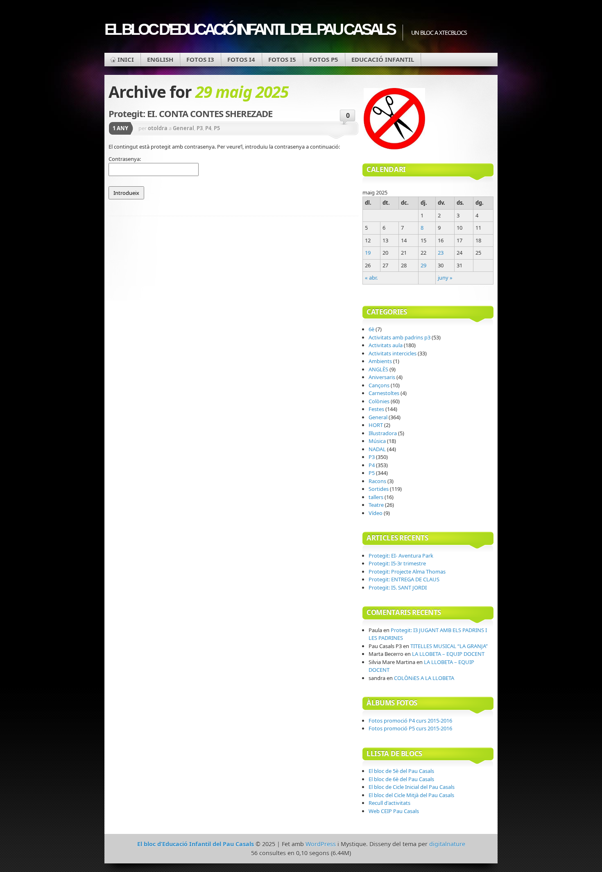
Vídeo (375, 513)
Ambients (380, 361)
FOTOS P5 (323, 59)
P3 (200, 128)
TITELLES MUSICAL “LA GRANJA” (449, 646)
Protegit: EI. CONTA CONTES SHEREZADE (190, 113)
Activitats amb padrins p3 (399, 337)
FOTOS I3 (200, 59)
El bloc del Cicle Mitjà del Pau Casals (411, 795)
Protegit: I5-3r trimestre (397, 563)
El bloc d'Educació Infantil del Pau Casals (249, 29)
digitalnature (447, 844)
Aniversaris (382, 377)
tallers (376, 497)
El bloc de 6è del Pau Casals (401, 779)
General (183, 128)
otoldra (157, 128)
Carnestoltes (384, 393)
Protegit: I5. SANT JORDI (398, 587)
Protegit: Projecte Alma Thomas (407, 571)
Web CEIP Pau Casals (394, 811)
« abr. (371, 277)
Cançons (379, 385)
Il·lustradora (383, 433)
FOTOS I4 (241, 59)
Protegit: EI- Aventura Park (401, 555)
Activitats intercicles (392, 353)
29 (423, 265)
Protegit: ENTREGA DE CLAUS (404, 579)
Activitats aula (386, 345)
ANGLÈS (378, 369)
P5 (217, 128)
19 (368, 252)
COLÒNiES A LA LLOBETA (424, 678)
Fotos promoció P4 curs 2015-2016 (410, 720)
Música (377, 441)
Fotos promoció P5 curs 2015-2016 (410, 728)
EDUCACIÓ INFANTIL (382, 59)
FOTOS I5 (282, 59)
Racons (377, 481)
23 (441, 252)
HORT (376, 425)
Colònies (379, 401)
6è (371, 329)
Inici (126, 59)
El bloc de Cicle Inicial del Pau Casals (412, 787)
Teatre (376, 504)
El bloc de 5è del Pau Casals (401, 771)
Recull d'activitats (389, 802)
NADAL (377, 449)
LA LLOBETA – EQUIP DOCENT (448, 653)
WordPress (321, 844)
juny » (445, 277)
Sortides (379, 488)
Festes (376, 409)
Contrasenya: (125, 159)
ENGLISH (160, 59)
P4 (208, 128)
